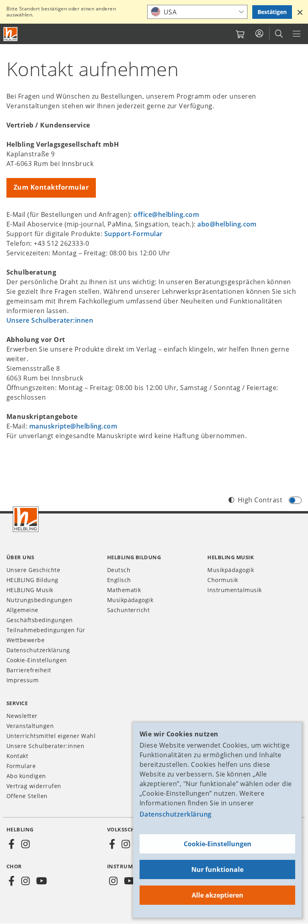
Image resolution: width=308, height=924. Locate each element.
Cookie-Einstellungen (217, 843)
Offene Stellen (27, 796)
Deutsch (118, 570)
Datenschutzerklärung (176, 814)
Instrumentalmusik (234, 590)
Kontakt (17, 756)
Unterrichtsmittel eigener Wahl (50, 736)
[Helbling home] (25, 519)
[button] (300, 12)
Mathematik (124, 590)
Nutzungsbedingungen (39, 600)
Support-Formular (133, 233)
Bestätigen (272, 12)
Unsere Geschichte (33, 570)
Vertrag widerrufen (33, 786)
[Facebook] (11, 844)
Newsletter (22, 716)
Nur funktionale (217, 869)
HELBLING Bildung (32, 580)
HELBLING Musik (29, 590)
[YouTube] (41, 881)
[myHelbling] (259, 33)
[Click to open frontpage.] (10, 34)
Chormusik (222, 580)
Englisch (119, 580)
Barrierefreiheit (28, 670)
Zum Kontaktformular (51, 187)
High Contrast (260, 499)
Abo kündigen (26, 776)
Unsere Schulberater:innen (49, 320)
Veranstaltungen (30, 726)
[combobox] (197, 12)
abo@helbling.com (227, 224)
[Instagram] (25, 844)
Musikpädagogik (130, 600)
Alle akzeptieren (217, 895)
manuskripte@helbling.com (73, 426)
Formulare (21, 766)
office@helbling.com (166, 214)
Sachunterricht (128, 610)
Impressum (22, 680)
